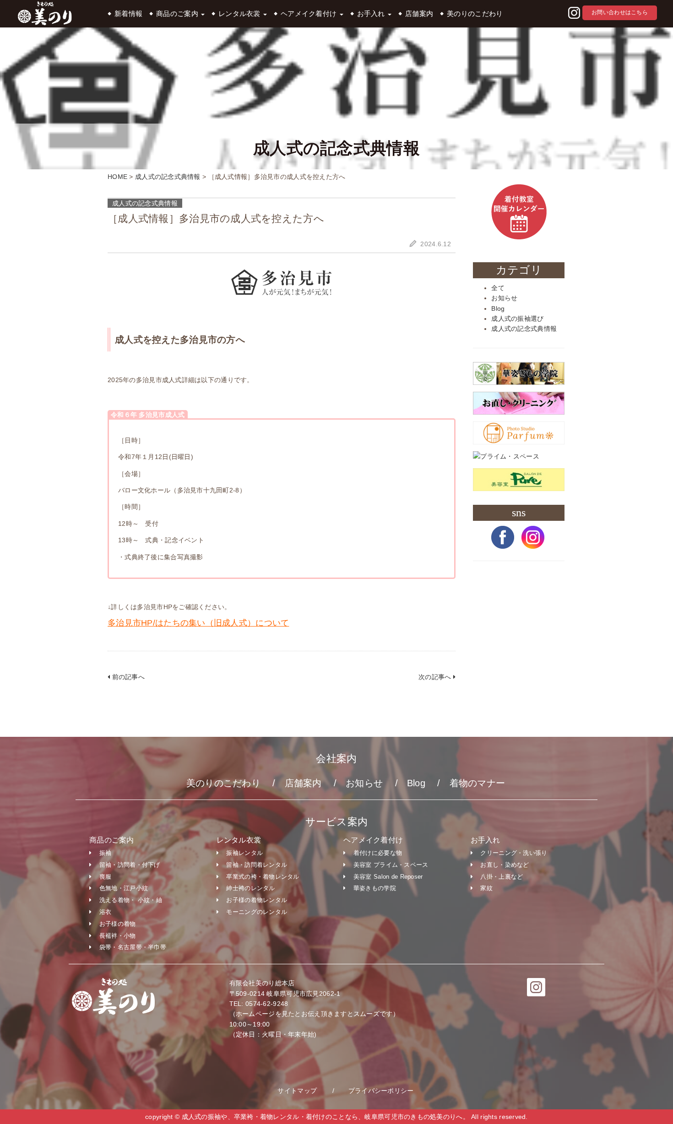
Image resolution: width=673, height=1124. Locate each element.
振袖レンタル (244, 852)
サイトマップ (297, 1090)
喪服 (105, 876)
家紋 (486, 888)
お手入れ (372, 13)
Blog (498, 308)
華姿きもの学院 (374, 888)
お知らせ (504, 298)
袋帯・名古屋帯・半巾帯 (132, 947)
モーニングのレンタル (256, 911)
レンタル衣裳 (240, 13)
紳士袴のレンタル (250, 888)
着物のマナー (477, 783)
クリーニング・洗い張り (513, 852)
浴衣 (105, 911)
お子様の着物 (117, 923)
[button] (574, 13)
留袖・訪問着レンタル (256, 864)
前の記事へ (127, 677)
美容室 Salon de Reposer (388, 876)
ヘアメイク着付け (310, 13)
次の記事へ (435, 677)
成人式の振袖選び (517, 318)
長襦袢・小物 (117, 935)
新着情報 (128, 13)
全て (498, 288)
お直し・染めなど (504, 864)
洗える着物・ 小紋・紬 (130, 900)
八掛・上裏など (501, 876)
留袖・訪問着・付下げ (129, 864)
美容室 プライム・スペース (391, 864)
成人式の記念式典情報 (524, 328)
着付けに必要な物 (377, 852)
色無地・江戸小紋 (123, 888)
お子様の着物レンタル (256, 900)
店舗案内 (419, 13)
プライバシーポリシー (381, 1090)
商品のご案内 (178, 13)
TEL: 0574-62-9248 (258, 1003)
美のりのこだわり (475, 13)
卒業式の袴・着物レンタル (262, 876)
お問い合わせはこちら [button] (620, 12)
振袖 (105, 852)
